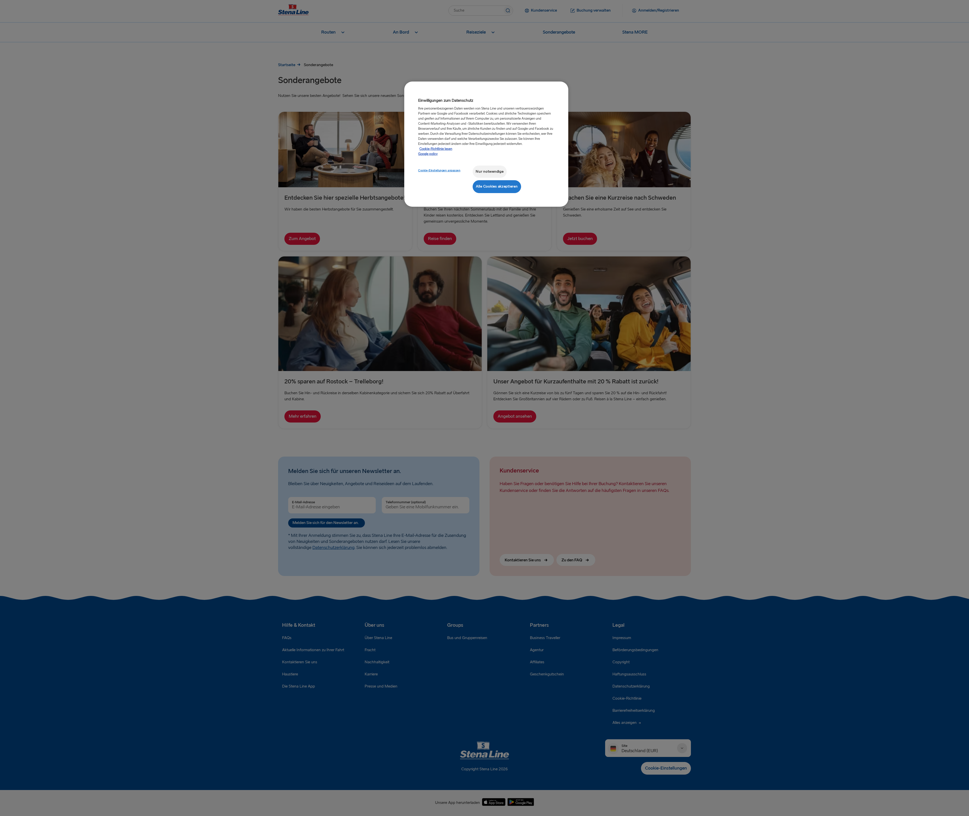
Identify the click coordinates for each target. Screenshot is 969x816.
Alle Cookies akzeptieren (497, 186)
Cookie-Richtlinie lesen (435, 149)
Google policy (428, 154)
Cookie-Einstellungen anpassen (439, 170)
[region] (486, 144)
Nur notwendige (489, 171)
